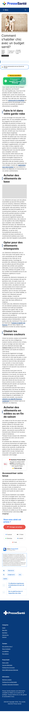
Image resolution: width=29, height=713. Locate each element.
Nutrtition (4, 632)
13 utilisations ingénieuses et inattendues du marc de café (16, 585)
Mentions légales (7, 679)
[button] (25, 10)
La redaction (5, 651)
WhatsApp (9, 538)
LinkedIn (21, 538)
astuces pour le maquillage (16, 100)
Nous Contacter (6, 649)
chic (20, 574)
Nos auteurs (5, 654)
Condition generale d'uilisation (10, 684)
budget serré (11, 574)
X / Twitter (20, 534)
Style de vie (5, 55)
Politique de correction (8, 667)
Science (4, 637)
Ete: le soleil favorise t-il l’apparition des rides (15, 592)
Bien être (4, 630)
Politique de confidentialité (9, 682)
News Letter (5, 662)
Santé (3, 628)
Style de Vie (5, 635)
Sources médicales (7, 665)
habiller (5, 578)
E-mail (15, 542)
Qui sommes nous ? (7, 646)
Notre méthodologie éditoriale (10, 670)
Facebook (9, 534)
